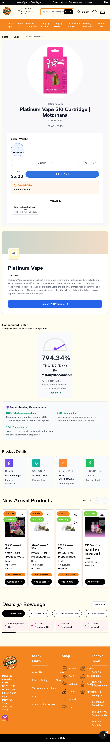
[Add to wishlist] (94, 163)
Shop (16, 37)
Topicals (91, 668)
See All (86, 500)
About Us (37, 672)
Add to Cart (62, 174)
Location (60, 672)
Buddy (61, 737)
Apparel (91, 691)
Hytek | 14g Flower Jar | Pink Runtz (92, 552)
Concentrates (73, 691)
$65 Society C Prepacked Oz (99, 713)
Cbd (71, 707)
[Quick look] (21, 515)
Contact (36, 696)
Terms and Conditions (44, 688)
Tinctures (91, 676)
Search (68, 12)
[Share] (86, 163)
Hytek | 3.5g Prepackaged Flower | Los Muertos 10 (13, 555)
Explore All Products (53, 304)
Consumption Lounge (43, 704)
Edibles (73, 683)
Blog (58, 680)
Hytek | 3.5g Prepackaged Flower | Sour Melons (66, 555)
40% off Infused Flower (100, 684)
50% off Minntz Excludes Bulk (99, 674)
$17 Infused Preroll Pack (98, 703)
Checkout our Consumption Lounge (66, 2)
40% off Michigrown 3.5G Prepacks (100, 694)
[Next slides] (105, 500)
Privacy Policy (39, 680)
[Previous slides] (97, 500)
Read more (55, 392)
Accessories (91, 683)
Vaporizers (73, 699)
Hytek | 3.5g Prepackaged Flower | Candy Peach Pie (40, 555)
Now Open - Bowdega (22, 2)
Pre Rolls (73, 676)
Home (5, 37)
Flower (72, 668)
